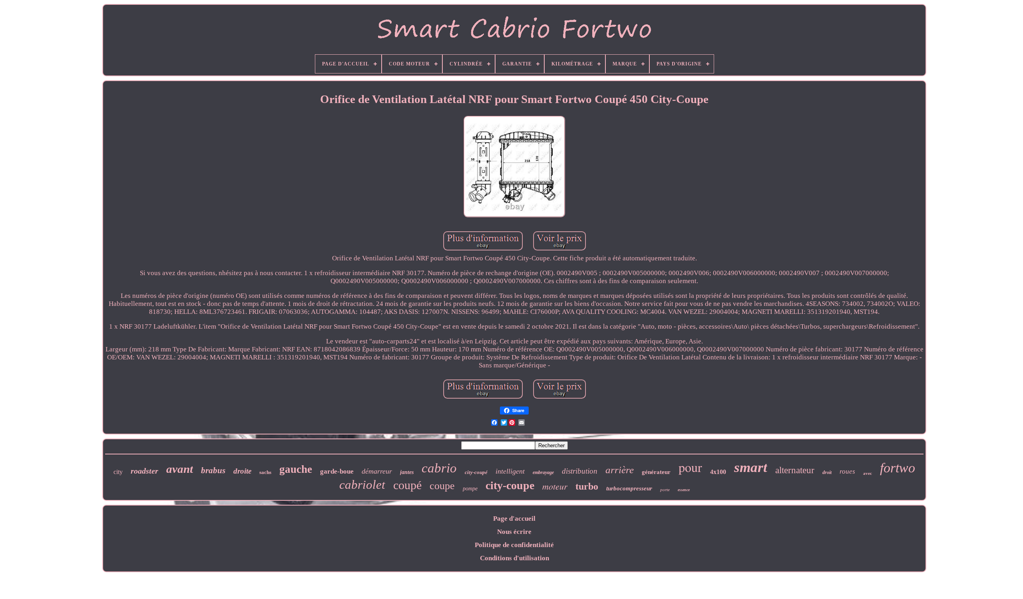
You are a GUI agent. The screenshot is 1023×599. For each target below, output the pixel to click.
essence (684, 490)
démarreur (377, 471)
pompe (470, 489)
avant (179, 468)
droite (242, 471)
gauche (295, 469)
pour (690, 467)
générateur (656, 472)
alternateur (794, 470)
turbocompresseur (629, 488)
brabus (213, 470)
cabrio (439, 468)
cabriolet (362, 485)
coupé (407, 485)
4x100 (718, 471)
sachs (265, 472)
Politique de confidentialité (514, 545)
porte (665, 489)
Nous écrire (514, 532)
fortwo (897, 467)
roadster (144, 470)
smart (750, 467)
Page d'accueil (514, 518)
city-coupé (476, 472)
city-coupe (510, 485)
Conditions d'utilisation (514, 558)
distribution (579, 471)
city (118, 471)
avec (867, 473)
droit (827, 472)
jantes (407, 472)
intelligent (510, 471)
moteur (554, 486)
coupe (442, 486)
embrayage (543, 472)
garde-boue (337, 471)
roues (847, 471)
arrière (619, 469)
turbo (586, 486)
